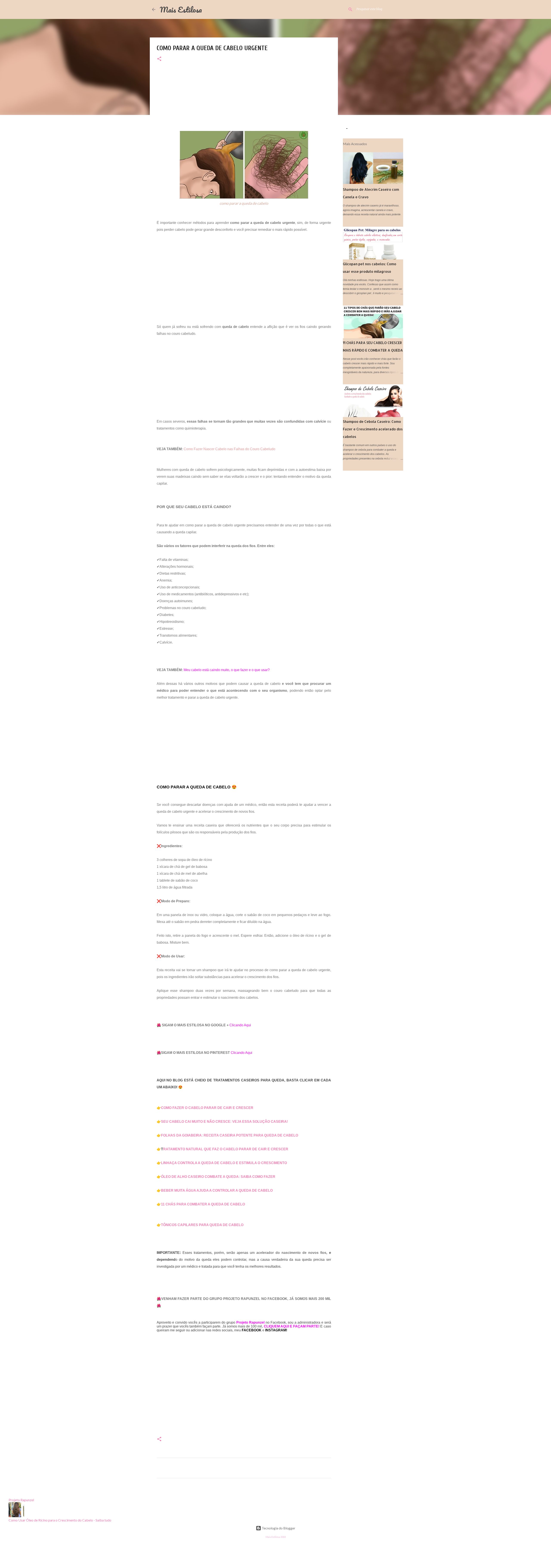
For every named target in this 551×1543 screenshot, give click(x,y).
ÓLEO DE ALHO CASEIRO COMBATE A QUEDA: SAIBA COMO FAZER (218, 1177)
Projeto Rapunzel (21, 1500)
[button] (159, 59)
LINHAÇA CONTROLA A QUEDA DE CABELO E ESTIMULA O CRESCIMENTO (224, 1163)
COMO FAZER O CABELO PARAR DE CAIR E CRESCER (207, 1108)
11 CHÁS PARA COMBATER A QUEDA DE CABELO (203, 1204)
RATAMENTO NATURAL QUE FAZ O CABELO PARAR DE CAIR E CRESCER (226, 1149)
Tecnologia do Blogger (278, 1528)
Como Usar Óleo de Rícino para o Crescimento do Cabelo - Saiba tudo (60, 1520)
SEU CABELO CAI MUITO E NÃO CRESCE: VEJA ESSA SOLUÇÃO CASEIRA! (224, 1121)
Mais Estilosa (181, 9)
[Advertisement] (244, 101)
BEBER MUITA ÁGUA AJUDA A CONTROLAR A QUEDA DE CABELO (217, 1190)
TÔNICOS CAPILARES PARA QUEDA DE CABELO (202, 1225)
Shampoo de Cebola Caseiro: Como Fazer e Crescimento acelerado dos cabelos (373, 429)
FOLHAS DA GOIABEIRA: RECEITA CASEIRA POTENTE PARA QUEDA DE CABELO (229, 1135)
